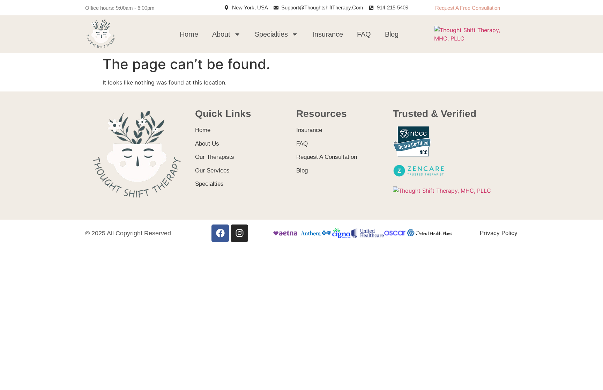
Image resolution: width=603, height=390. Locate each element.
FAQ (364, 34)
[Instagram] (239, 233)
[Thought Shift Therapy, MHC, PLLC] (474, 38)
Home (189, 34)
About (221, 34)
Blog (392, 34)
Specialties (271, 34)
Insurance (327, 34)
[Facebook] (220, 233)
